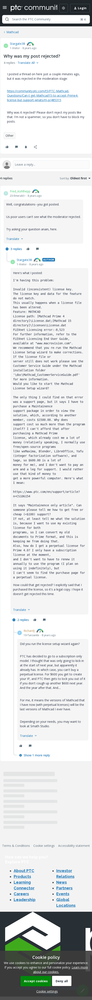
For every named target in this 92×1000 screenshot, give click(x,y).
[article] (46, 220)
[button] (4, 9)
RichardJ (29, 631)
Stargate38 (17, 44)
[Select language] (63, 8)
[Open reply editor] (46, 164)
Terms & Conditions (16, 846)
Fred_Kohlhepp (20, 191)
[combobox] (46, 19)
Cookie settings (44, 846)
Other (9, 135)
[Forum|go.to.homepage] (31, 8)
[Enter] (7, 19)
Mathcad (12, 32)
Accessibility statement (74, 846)
